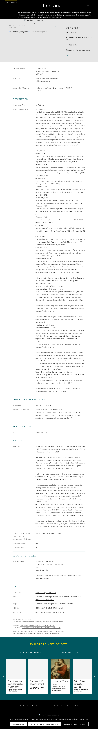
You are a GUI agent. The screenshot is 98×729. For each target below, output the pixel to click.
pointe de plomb (58, 612)
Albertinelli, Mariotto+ (66, 604)
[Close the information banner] (94, 15)
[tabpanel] (49, 676)
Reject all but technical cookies (44, 724)
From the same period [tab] (69, 652)
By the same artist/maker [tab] (30, 652)
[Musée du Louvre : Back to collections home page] (51, 5)
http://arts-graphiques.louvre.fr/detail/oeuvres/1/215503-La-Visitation (36, 633)
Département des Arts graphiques (47, 78)
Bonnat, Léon (40, 592)
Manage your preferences (74, 724)
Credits (56, 706)
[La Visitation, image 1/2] (18, 35)
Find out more (83, 719)
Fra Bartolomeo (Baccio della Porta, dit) (49, 88)
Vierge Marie (52, 604)
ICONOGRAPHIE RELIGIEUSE (46, 608)
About (22, 706)
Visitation (61, 608)
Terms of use (40, 706)
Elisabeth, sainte (41, 604)
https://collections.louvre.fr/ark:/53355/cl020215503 (37, 625)
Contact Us (30, 706)
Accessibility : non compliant (69, 706)
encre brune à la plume (44, 612)
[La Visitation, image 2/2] (37, 35)
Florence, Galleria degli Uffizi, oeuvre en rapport (52, 597)
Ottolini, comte (51, 592)
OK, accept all (18, 724)
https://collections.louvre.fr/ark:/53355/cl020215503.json (41, 627)
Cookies (49, 706)
